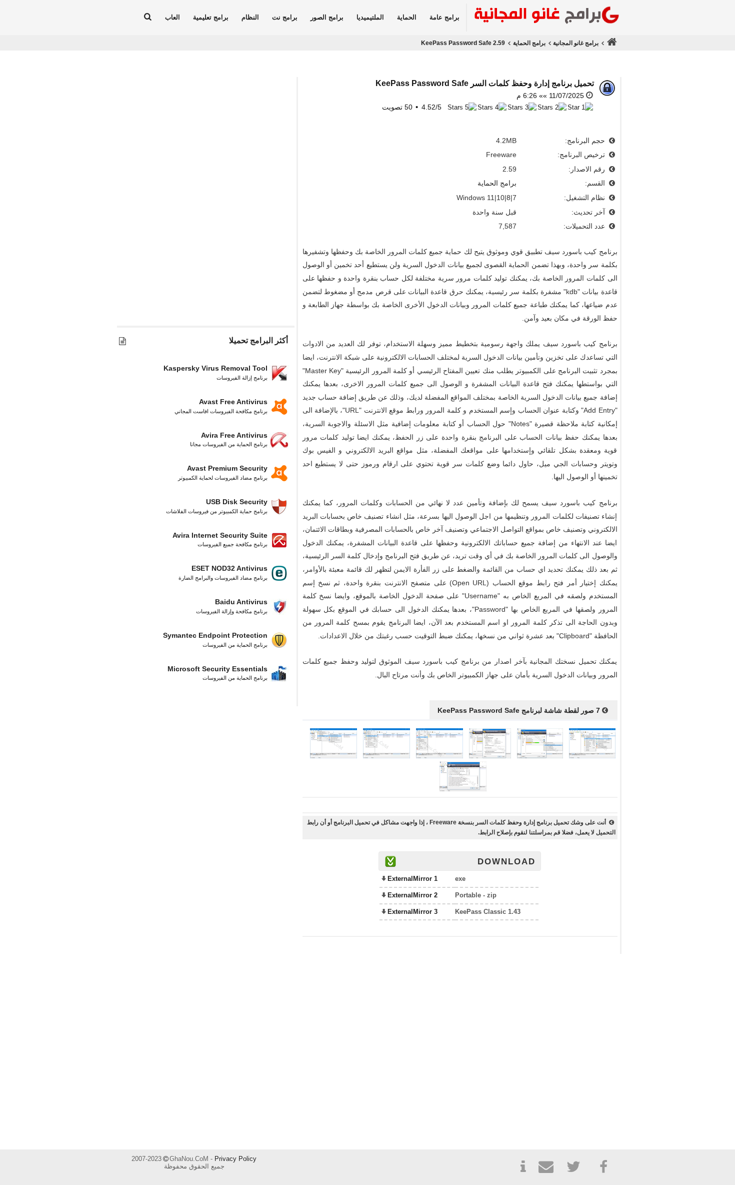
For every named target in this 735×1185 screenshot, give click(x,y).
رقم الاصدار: (587, 169)
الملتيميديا (370, 17)
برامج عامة (445, 17)
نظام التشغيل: (585, 198)
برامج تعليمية (210, 17)
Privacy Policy (235, 1158)
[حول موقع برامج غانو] (523, 1168)
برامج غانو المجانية (575, 43)
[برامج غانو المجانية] (544, 17)
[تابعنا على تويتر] (577, 1168)
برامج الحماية (529, 43)
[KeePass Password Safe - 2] (540, 756)
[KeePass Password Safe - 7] (463, 789)
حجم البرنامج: (586, 141)
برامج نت (285, 17)
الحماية (406, 17)
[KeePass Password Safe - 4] (439, 756)
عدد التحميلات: (585, 226)
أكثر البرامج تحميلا (258, 340)
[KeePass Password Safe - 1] (592, 756)
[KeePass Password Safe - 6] (333, 756)
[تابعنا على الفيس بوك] (604, 1167)
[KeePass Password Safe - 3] (490, 756)
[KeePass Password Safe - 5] (386, 756)
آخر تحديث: (589, 212)
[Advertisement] (205, 224)
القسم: (596, 183)
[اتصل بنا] (550, 1168)
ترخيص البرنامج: (582, 155)
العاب (172, 17)
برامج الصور (327, 17)
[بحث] (148, 18)
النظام (250, 17)
